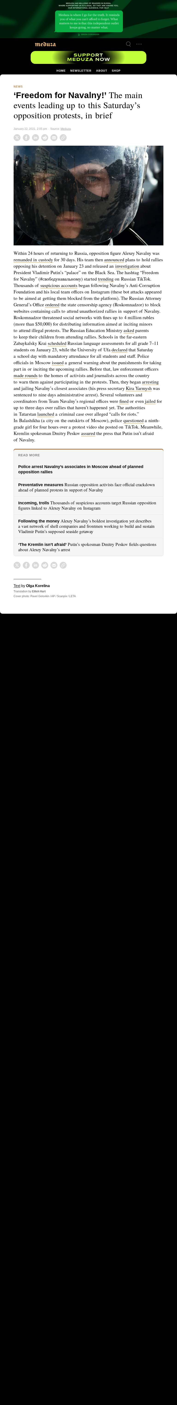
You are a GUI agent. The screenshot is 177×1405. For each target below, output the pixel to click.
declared (22, 355)
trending (129, 278)
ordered (97, 303)
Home (61, 70)
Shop (115, 70)
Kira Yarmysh (65, 394)
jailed (69, 406)
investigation (144, 265)
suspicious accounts (76, 284)
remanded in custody (34, 258)
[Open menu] (139, 44)
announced (118, 258)
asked (36, 336)
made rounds (84, 374)
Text (17, 585)
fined (42, 406)
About (101, 70)
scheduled (93, 342)
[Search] (128, 44)
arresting (74, 387)
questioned (37, 426)
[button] (88, 194)
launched (106, 413)
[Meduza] (45, 44)
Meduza (65, 128)
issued (106, 361)
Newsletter (81, 70)
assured (150, 432)
